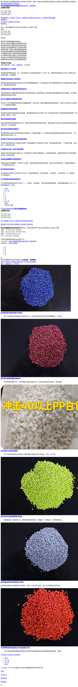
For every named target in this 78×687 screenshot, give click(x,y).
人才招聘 (44, 18)
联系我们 (10, 3)
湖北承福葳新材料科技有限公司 (19, 241)
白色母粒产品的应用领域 (9, 451)
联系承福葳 (51, 18)
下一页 (7, 201)
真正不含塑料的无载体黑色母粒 (11, 99)
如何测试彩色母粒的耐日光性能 (11, 313)
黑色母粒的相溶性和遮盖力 (10, 129)
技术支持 (38, 18)
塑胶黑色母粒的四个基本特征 (11, 79)
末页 (6, 203)
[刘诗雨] (5, 252)
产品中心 (18, 18)
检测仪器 (25, 18)
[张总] (5, 247)
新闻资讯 (31, 18)
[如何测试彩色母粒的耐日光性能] (36, 311)
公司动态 (4, 22)
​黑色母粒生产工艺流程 (8, 69)
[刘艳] (5, 254)
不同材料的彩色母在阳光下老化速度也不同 (15, 647)
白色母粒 (23, 224)
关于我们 (12, 18)
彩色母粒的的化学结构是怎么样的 (12, 582)
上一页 (7, 190)
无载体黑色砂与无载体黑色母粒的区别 (14, 89)
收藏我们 (17, 3)
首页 (13, 65)
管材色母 (30, 224)
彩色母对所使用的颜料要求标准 (11, 516)
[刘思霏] (5, 251)
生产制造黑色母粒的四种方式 (11, 179)
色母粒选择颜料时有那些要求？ (11, 159)
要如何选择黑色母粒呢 (8, 119)
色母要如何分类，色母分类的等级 (12, 149)
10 (5, 197)
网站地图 (4, 3)
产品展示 (7, 262)
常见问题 (17, 22)
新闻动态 (20, 262)
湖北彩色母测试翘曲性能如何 (11, 378)
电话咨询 (4, 678)
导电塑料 (25, 221)
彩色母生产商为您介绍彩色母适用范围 (14, 139)
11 (5, 199)
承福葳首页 (4, 18)
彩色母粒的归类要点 (7, 169)
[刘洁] (5, 249)
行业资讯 (10, 22)
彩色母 (30, 221)
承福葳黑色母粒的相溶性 (9, 109)
